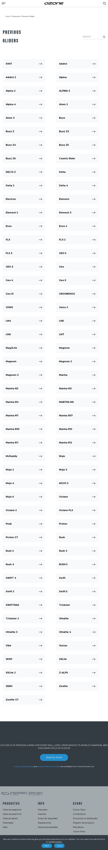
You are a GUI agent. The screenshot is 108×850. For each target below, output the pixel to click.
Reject (46, 846)
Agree (59, 846)
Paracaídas (8, 823)
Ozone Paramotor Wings (49, 766)
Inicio (8, 16)
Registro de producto (83, 823)
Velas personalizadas (48, 827)
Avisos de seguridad (47, 818)
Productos (16, 16)
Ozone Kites (79, 831)
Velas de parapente (12, 809)
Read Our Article (54, 757)
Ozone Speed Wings (23, 766)
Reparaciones (44, 823)
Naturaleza (78, 827)
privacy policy (55, 842)
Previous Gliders (28, 16)
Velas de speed (10, 818)
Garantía (42, 814)
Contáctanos (79, 814)
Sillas (5, 827)
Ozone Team (79, 809)
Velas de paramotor (12, 814)
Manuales (42, 809)
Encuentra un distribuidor (85, 818)
